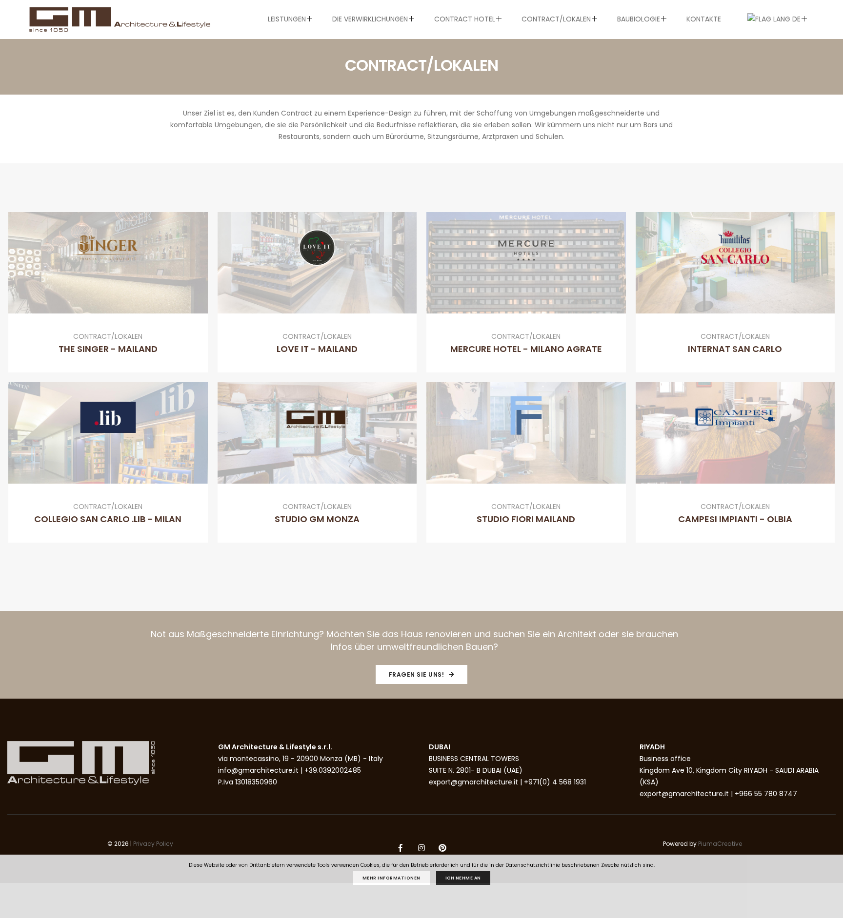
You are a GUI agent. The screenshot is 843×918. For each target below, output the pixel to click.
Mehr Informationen (391, 878)
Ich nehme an (463, 878)
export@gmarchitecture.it (473, 782)
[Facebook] (400, 849)
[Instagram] (421, 849)
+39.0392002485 (332, 770)
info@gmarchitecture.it (258, 770)
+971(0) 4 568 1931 (555, 782)
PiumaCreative (720, 844)
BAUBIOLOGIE (638, 19)
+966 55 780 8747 (766, 794)
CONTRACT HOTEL (464, 19)
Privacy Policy (153, 844)
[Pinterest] (442, 849)
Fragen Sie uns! (417, 674)
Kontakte (703, 19)
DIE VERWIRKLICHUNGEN (370, 19)
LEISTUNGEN (287, 19)
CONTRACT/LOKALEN (556, 19)
